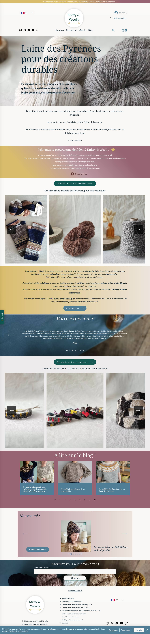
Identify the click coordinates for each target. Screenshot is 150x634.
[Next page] (90, 499)
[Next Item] (138, 229)
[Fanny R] (83, 350)
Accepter (139, 630)
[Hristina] (80, 350)
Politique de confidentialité (18, 631)
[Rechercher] (113, 30)
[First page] (55, 499)
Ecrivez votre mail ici (41, 567)
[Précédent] (12, 335)
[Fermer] (147, 630)
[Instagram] (20, 30)
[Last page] (95, 499)
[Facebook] (28, 30)
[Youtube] (32, 30)
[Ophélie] (75, 350)
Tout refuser (125, 630)
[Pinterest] (24, 30)
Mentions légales (68, 598)
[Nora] (69, 350)
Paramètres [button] (113, 630)
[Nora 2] (72, 350)
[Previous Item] (11, 229)
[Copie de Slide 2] (77, 554)
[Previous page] (60, 499)
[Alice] (66, 350)
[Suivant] (137, 335)
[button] (124, 30)
